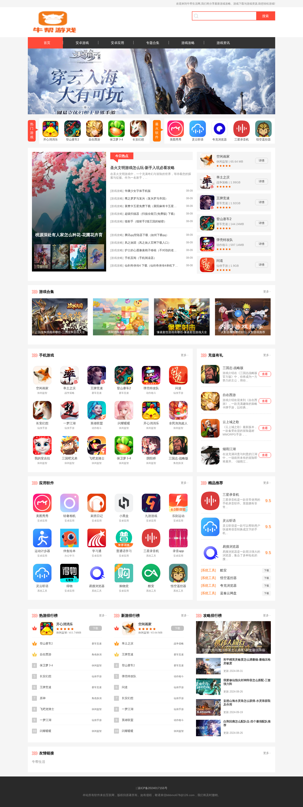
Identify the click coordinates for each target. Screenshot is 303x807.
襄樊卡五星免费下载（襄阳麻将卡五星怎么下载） (151, 206)
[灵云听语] (197, 136)
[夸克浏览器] (219, 136)
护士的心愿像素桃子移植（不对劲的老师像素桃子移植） (151, 250)
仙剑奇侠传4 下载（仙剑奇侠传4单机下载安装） (151, 265)
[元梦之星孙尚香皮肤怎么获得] (69, 270)
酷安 (223, 570)
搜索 (265, 16)
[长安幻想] (138, 136)
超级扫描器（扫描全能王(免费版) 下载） (151, 213)
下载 (266, 570)
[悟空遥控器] (263, 136)
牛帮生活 (38, 761)
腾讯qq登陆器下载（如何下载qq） (147, 235)
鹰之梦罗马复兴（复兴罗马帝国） (146, 198)
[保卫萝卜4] (116, 136)
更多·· (267, 291)
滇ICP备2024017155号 (152, 788)
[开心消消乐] (50, 136)
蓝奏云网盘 (228, 593)
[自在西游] (94, 136)
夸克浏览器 (228, 585)
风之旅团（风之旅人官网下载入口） (148, 242)
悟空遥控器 (228, 578)
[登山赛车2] (72, 136)
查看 (265, 374)
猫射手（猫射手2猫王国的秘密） (146, 221)
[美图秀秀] (175, 136)
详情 (261, 160)
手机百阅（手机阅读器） (140, 258)
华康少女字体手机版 (138, 190)
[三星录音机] (241, 136)
